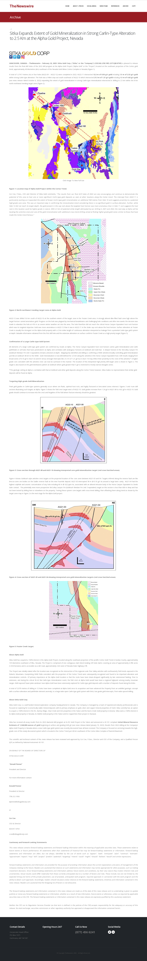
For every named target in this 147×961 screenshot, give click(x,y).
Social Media (91, 6)
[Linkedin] (113, 932)
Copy (134, 6)
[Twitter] (109, 932)
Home (67, 6)
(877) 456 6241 (85, 932)
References (115, 6)
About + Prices (78, 6)
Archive (125, 6)
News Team (104, 6)
